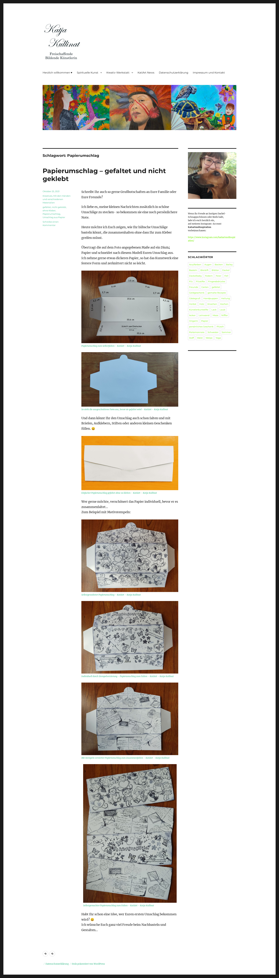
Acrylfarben (195, 264)
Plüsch (220, 326)
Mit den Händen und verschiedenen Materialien (57, 199)
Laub (222, 309)
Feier (218, 275)
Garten (205, 287)
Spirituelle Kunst (87, 72)
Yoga (218, 338)
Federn (209, 275)
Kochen (224, 304)
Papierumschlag (51, 214)
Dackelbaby (195, 275)
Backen (219, 264)
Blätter (215, 270)
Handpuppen (210, 298)
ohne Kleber (49, 210)
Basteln (193, 270)
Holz (201, 304)
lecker (192, 315)
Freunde (193, 287)
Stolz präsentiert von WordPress (88, 964)
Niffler (224, 315)
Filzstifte (200, 281)
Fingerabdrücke (216, 281)
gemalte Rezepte (217, 292)
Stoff (191, 338)
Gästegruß (194, 298)
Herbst (192, 304)
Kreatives (47, 196)
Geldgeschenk (196, 292)
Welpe (209, 338)
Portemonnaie (196, 332)
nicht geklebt (59, 207)
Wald (199, 338)
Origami (193, 321)
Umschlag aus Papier (54, 217)
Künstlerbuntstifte (198, 309)
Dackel (226, 270)
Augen (208, 264)
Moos (215, 315)
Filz (191, 281)
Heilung (225, 298)
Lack (214, 309)
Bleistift (204, 270)
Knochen (212, 304)
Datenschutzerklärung (173, 72)
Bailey (229, 264)
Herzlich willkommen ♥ (57, 72)
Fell (226, 275)
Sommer (226, 332)
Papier (204, 321)
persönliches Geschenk (201, 326)
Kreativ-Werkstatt (117, 72)
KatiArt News (146, 72)
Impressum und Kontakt (209, 72)
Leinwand (204, 315)
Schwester (213, 332)
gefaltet (47, 207)
